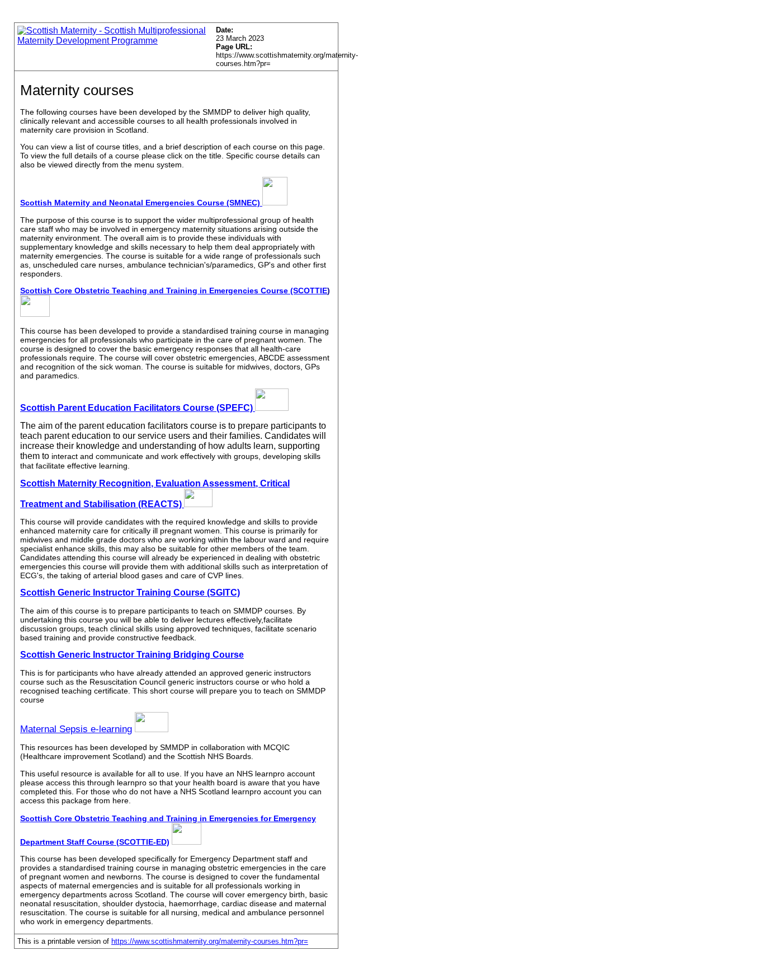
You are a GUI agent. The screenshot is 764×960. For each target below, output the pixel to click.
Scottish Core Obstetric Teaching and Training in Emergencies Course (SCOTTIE (173, 290)
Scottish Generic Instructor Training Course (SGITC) (130, 592)
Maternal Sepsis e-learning (76, 729)
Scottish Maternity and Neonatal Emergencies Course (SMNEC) (141, 202)
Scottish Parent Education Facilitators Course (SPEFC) (137, 408)
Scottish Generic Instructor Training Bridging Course (132, 654)
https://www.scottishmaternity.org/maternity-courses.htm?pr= (209, 941)
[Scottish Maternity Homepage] (112, 40)
